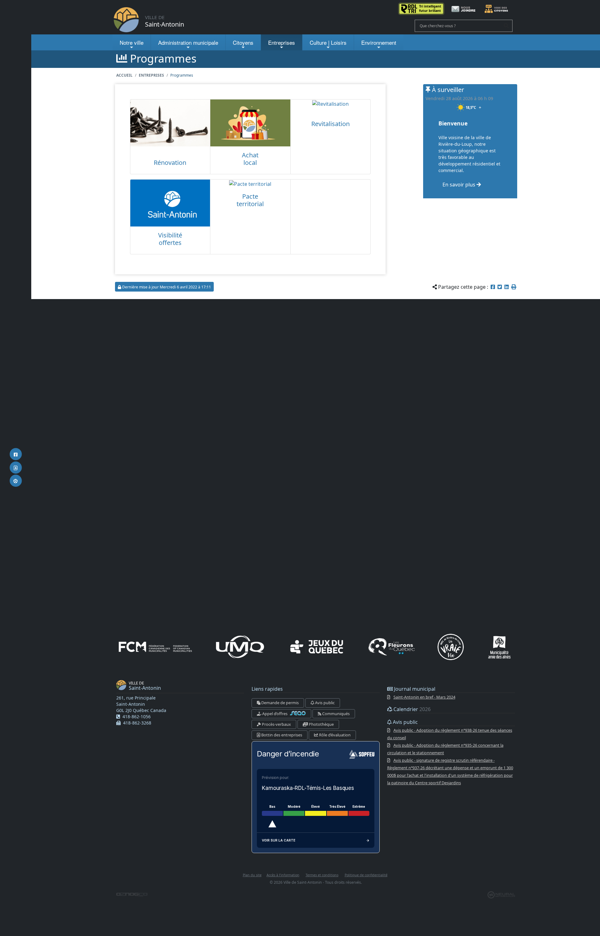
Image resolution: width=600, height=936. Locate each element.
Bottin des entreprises (281, 735)
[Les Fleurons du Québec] (391, 647)
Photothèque (321, 724)
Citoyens (243, 42)
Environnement (378, 42)
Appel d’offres (274, 713)
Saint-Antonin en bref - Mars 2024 (424, 697)
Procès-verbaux (276, 724)
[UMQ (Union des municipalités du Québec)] (240, 647)
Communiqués (335, 713)
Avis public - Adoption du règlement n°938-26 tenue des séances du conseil (449, 733)
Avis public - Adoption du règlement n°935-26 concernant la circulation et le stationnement (445, 748)
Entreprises (281, 42)
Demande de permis (279, 702)
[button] (513, 286)
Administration (188, 42)
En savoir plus (459, 184)
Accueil (124, 75)
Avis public (324, 702)
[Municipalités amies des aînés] (499, 647)
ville (131, 42)
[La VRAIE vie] (450, 647)
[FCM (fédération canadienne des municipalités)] (155, 646)
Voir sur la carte (278, 840)
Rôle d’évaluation (334, 735)
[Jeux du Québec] (317, 647)
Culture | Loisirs (328, 42)
